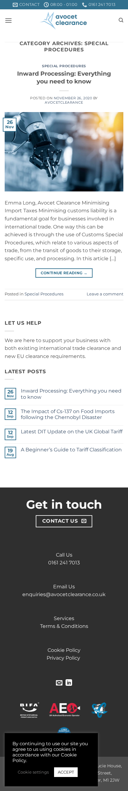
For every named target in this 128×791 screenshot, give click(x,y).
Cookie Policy (64, 650)
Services (64, 618)
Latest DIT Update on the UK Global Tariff (71, 432)
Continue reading (64, 273)
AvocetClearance (64, 102)
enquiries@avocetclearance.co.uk (64, 594)
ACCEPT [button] (66, 772)
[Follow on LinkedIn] (69, 683)
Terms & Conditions (64, 626)
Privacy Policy (64, 658)
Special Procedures (64, 66)
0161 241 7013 (64, 563)
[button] (8, 20)
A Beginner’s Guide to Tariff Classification (71, 450)
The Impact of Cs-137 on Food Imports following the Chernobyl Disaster (68, 414)
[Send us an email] (59, 683)
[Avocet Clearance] (64, 20)
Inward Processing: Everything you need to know (64, 77)
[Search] (121, 20)
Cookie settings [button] (33, 772)
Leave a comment (105, 294)
